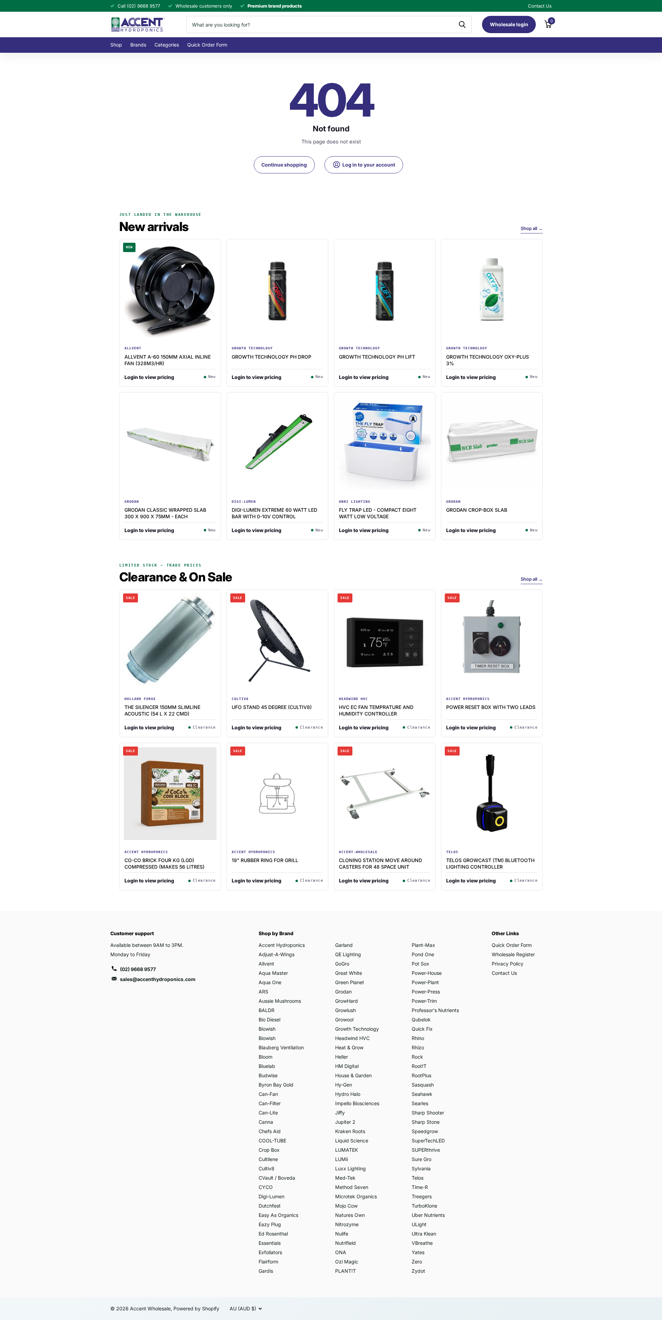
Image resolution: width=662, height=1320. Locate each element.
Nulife (341, 1234)
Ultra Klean (424, 1234)
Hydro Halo (347, 1094)
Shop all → (532, 228)
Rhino (418, 1038)
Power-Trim (424, 1001)
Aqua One (270, 982)
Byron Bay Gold (276, 1085)
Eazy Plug (270, 1224)
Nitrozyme (347, 1224)
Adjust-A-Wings (276, 954)
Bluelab (267, 1066)
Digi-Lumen (271, 1196)
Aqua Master (273, 973)
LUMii (341, 1159)
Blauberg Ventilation (281, 1047)
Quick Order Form (207, 45)
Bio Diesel (269, 1019)
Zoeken (462, 24)
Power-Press (426, 991)
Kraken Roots (350, 1131)
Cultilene (268, 1159)
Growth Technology (357, 1029)
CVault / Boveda (277, 1178)
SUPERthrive (426, 1150)
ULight (419, 1224)
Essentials (270, 1243)
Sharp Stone (426, 1122)
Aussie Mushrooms (280, 1001)
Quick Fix (422, 1029)
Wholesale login (509, 24)
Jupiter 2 (345, 1122)
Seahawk (422, 1094)
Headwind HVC (352, 1038)
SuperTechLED (428, 1140)
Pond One (423, 954)
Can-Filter (270, 1103)
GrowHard (346, 1001)
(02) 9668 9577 (138, 969)
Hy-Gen (343, 1085)
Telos (417, 1178)
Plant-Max (423, 945)
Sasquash (423, 1085)
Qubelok (421, 1019)
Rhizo (418, 1047)
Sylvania (421, 1168)
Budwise (268, 1075)
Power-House (427, 973)
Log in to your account (368, 165)
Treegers (422, 1196)
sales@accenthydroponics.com (157, 979)
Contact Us (504, 973)
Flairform (268, 1261)
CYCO (266, 1187)
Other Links (505, 933)
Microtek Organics (356, 1196)
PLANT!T (345, 1271)
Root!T (419, 1066)
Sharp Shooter (428, 1113)
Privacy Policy (507, 964)
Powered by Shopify (196, 1308)
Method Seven (351, 1187)
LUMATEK (346, 1150)
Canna (266, 1122)
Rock (417, 1057)
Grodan (343, 991)
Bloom (265, 1057)
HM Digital (347, 1066)
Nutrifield (345, 1243)
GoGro (342, 964)
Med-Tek (345, 1178)
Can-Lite (268, 1113)
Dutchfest (270, 1206)
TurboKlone (424, 1206)
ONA (340, 1252)
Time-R (420, 1187)
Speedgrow (425, 1131)
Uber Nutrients (428, 1215)
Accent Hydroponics (282, 945)
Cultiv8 (266, 1168)
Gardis (266, 1271)
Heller (341, 1057)
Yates (418, 1252)
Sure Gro (421, 1159)
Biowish (267, 1029)
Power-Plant (425, 982)
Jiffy (340, 1113)
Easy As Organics (278, 1215)
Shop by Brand (276, 933)
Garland (344, 945)
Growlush (345, 1010)
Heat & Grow (349, 1047)
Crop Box (269, 1150)
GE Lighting (348, 954)
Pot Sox (420, 964)
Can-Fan (268, 1094)
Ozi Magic (346, 1261)
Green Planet (349, 982)
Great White (348, 973)
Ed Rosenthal (273, 1234)
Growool (344, 1019)
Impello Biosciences (357, 1103)
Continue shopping (284, 165)
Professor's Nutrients (435, 1010)
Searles (420, 1103)
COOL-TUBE (272, 1140)
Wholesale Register (513, 954)
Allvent (266, 964)
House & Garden (353, 1075)
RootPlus (421, 1075)
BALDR (266, 1010)
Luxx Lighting (350, 1168)
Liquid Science (351, 1140)
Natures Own (350, 1215)
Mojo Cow (346, 1206)
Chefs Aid (270, 1131)
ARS (263, 991)
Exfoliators (270, 1252)
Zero (417, 1261)
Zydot (418, 1271)
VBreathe (422, 1243)
